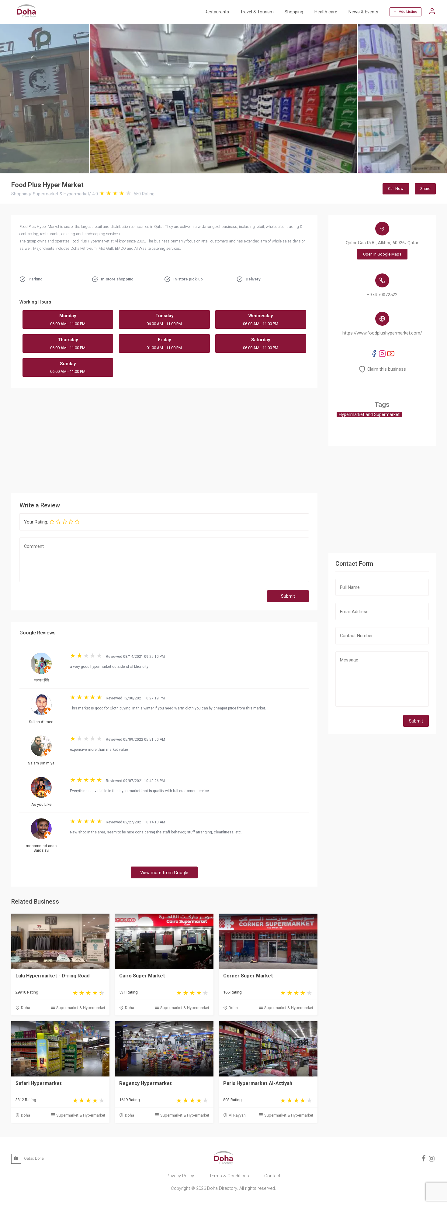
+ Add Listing (405, 12)
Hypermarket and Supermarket (369, 414)
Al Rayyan (237, 1115)
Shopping (294, 12)
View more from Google (164, 872)
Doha (25, 1007)
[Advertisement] (164, 439)
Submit (288, 596)
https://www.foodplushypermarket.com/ (382, 333)
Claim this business (386, 369)
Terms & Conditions (229, 1176)
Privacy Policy (180, 1176)
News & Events (363, 12)
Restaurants (217, 12)
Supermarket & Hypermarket (80, 1007)
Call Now (396, 188)
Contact (272, 1176)
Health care (325, 12)
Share (425, 188)
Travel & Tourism (257, 12)
